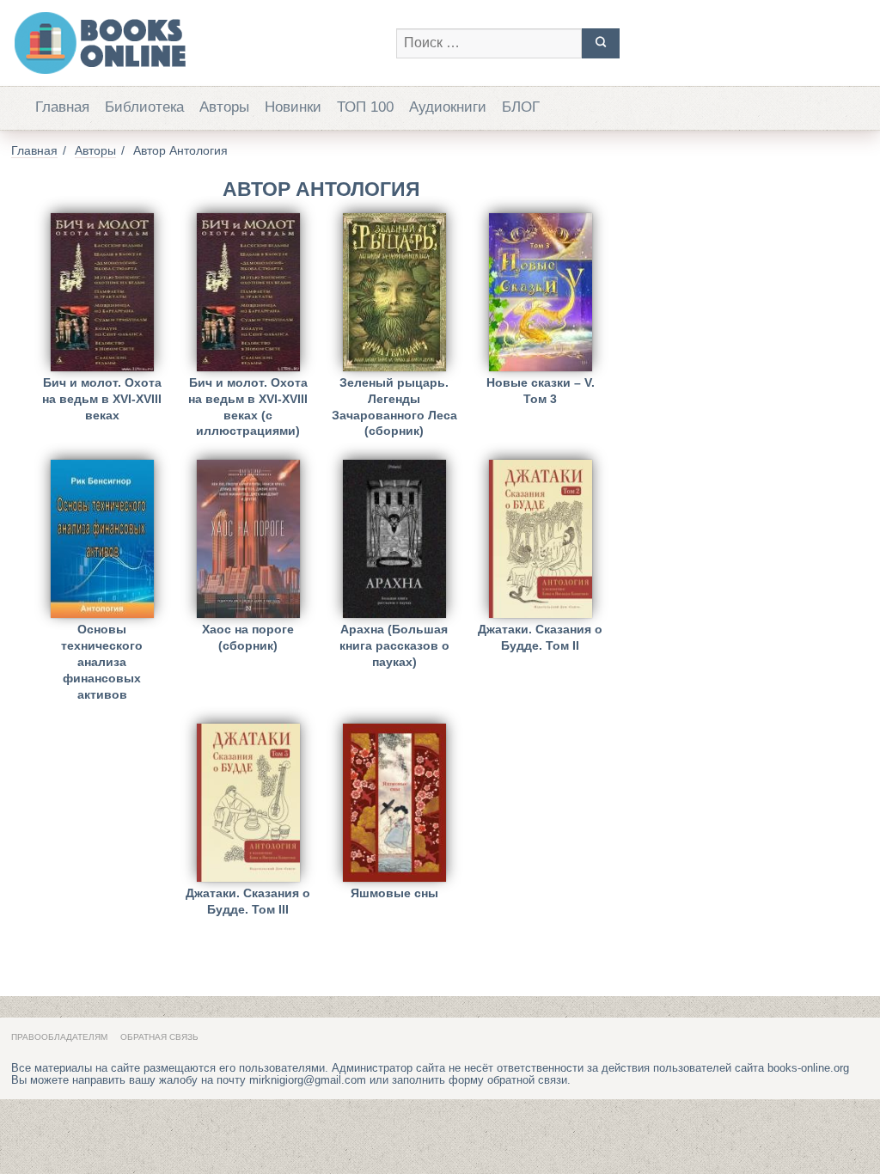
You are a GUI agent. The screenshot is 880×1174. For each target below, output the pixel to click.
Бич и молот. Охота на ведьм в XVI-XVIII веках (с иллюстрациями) (248, 396)
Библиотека (144, 107)
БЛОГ (521, 107)
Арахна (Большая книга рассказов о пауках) (394, 642)
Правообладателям (59, 1037)
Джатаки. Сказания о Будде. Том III (248, 901)
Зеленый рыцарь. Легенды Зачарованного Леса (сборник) (394, 396)
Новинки (293, 107)
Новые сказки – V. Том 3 (540, 391)
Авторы (224, 107)
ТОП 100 (365, 107)
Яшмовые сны (394, 893)
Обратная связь (159, 1037)
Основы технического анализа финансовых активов (102, 642)
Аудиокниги (447, 107)
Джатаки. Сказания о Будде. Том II (540, 637)
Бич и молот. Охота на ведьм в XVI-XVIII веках (102, 396)
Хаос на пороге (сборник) (248, 637)
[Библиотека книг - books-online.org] (195, 43)
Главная (62, 107)
